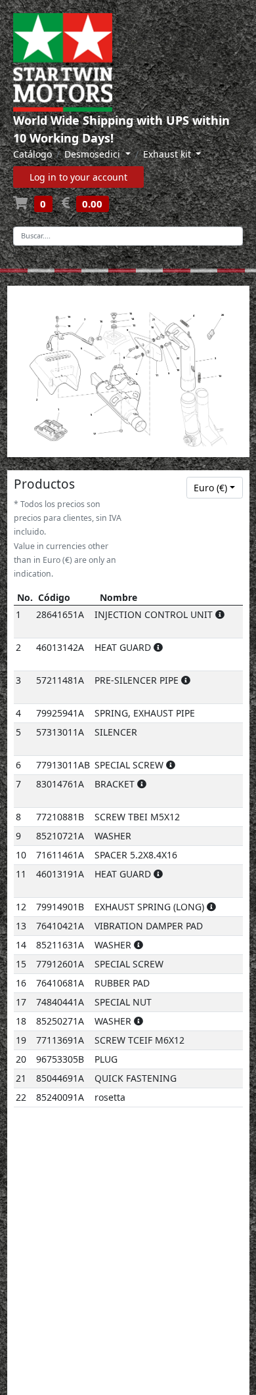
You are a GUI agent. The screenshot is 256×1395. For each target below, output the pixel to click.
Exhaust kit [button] (168, 154)
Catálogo (32, 154)
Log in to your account (78, 177)
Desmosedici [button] (93, 154)
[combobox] (214, 488)
